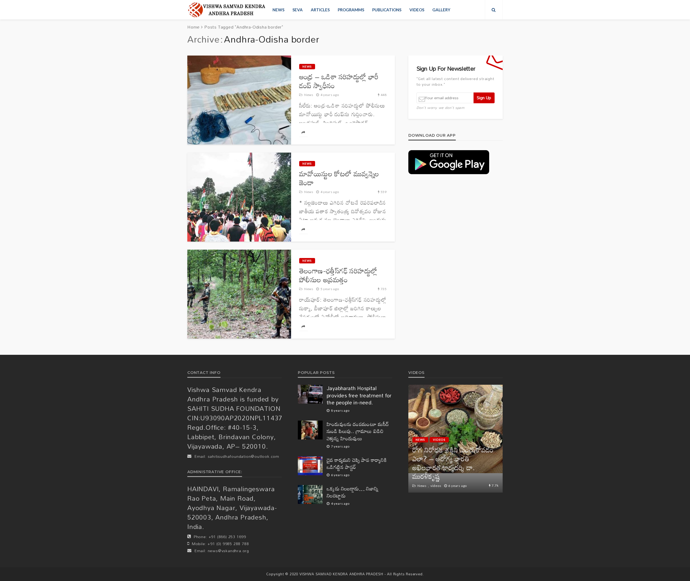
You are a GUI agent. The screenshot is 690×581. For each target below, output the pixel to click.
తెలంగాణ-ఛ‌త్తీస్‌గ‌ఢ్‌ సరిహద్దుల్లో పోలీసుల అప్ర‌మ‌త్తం (338, 275)
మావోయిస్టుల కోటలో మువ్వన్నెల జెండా (339, 178)
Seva (297, 9)
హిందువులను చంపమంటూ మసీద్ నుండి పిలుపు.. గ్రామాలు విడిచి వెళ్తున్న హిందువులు (358, 431)
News (278, 9)
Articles (320, 9)
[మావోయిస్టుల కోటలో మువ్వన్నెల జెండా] (239, 197)
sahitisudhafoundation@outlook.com (243, 456)
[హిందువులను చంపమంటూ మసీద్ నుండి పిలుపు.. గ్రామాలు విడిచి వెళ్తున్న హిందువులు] (310, 430)
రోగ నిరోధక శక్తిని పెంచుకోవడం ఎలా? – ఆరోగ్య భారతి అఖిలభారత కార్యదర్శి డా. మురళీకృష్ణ (453, 463)
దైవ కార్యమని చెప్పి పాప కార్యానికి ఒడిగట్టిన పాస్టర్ (357, 463)
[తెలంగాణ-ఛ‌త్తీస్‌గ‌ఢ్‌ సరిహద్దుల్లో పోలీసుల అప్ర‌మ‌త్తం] (239, 294)
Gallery (441, 9)
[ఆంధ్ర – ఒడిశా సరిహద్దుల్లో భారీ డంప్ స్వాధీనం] (239, 100)
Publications (386, 9)
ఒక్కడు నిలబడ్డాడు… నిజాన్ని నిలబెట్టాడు (353, 492)
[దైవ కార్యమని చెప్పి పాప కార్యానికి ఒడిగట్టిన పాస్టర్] (310, 465)
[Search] (493, 9)
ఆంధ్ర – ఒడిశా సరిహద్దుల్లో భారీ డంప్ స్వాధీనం (339, 81)
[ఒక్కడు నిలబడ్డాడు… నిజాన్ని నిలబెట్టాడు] (310, 494)
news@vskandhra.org (228, 550)
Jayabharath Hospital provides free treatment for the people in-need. (359, 395)
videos (416, 9)
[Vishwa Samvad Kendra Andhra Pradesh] (226, 9)
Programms (351, 9)
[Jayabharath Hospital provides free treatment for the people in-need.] (310, 394)
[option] (455, 439)
